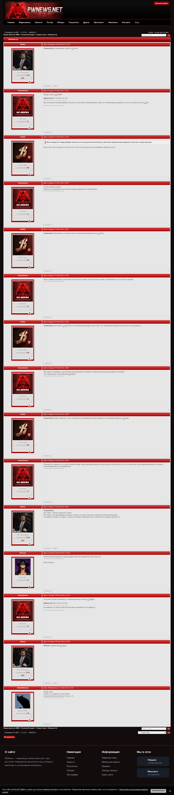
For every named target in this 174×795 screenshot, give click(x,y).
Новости (38, 22)
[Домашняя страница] (55, 86)
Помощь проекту (109, 770)
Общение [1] (52, 34)
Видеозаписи (24, 22)
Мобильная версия (111, 762)
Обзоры (60, 22)
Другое (86, 22)
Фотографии (72, 774)
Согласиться (158, 791)
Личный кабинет (161, 3)
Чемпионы (113, 22)
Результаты (74, 22)
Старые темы (41, 34)
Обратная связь (109, 758)
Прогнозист (99, 22)
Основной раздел (28, 34)
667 (33, 32)
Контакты (126, 22)
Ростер (50, 22)
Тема (137, 22)
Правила (106, 766)
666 (30, 32)
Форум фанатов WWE (11, 34)
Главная (11, 22)
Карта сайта (107, 774)
